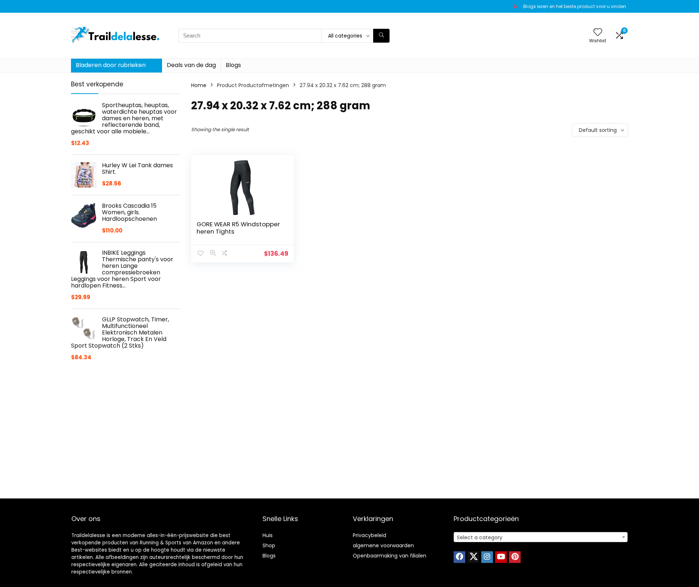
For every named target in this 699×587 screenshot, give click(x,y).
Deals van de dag (191, 65)
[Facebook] (459, 557)
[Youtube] (501, 557)
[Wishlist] (597, 33)
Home (198, 85)
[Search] (381, 36)
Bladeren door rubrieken (111, 65)
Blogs (233, 65)
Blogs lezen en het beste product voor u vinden (574, 6)
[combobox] (541, 537)
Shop (268, 545)
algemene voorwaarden (383, 545)
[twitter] (473, 557)
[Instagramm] (487, 557)
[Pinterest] (515, 557)
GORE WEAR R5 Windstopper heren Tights (238, 228)
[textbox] (540, 537)
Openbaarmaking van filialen (389, 555)
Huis (267, 535)
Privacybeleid (369, 535)
